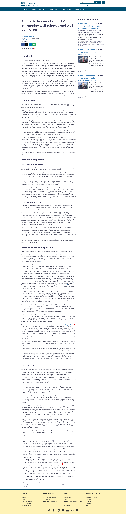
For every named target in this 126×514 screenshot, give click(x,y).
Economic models (39, 484)
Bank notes (41, 9)
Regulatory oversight (79, 9)
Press (63, 9)
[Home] (29, 4)
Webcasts (80, 71)
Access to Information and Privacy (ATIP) (73, 502)
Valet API (87, 505)
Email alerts (88, 499)
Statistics (69, 9)
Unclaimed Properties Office (50, 501)
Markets (34, 9)
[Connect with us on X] (49, 511)
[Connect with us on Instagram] (58, 511)
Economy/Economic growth (50, 484)
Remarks (49, 483)
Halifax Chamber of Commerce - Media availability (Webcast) (87, 78)
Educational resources (27, 503)
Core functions (26, 9)
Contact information (91, 497)
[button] (23, 44)
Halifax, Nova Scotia (27, 40)
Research (57, 9)
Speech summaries (82, 42)
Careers (101, 5)
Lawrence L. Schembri (27, 36)
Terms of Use (67, 497)
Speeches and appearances (40, 14)
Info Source (67, 505)
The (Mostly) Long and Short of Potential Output (55, 450)
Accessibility (24, 499)
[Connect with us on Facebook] (53, 511)
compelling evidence (67, 325)
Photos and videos (26, 501)
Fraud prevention (26, 505)
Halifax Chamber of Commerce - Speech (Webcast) (87, 52)
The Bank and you (93, 5)
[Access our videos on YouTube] (77, 511)
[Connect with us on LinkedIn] (67, 511)
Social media (88, 503)
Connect (46, 499)
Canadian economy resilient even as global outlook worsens (89, 26)
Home (23, 14)
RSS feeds (88, 501)
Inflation (60, 484)
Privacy (66, 499)
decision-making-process (51, 440)
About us (84, 5)
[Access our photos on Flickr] (72, 511)
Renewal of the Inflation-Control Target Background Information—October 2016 (42, 464)
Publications (50, 9)
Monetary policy (31, 484)
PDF (31, 48)
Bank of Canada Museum (49, 497)
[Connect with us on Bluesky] (63, 511)
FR (99, 2)
